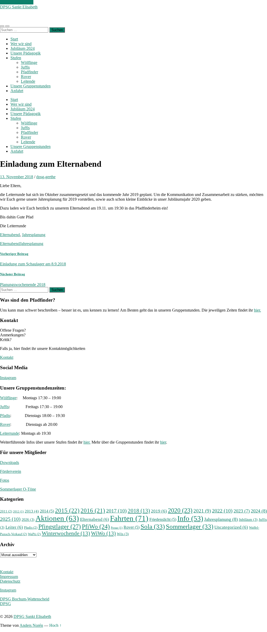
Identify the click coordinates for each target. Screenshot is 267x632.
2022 (222, 511)
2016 (93, 510)
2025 (10, 519)
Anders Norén (31, 625)
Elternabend (10, 234)
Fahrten (129, 518)
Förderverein (10, 471)
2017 (116, 511)
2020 (180, 510)
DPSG (5, 603)
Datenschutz (10, 581)
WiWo (103, 533)
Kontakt (6, 357)
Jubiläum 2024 (22, 48)
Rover (26, 76)
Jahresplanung (33, 234)
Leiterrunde (9, 433)
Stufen (15, 58)
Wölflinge (29, 62)
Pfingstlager (59, 526)
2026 (28, 519)
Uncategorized (231, 527)
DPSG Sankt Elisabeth (19, 7)
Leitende (28, 81)
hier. (257, 310)
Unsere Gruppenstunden (30, 86)
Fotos (4, 480)
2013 (32, 511)
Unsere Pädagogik (25, 53)
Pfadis (5, 415)
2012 (18, 511)
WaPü (34, 534)
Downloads (9, 462)
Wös (123, 534)
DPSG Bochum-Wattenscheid (24, 599)
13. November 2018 (16, 177)
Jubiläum (248, 519)
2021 (202, 511)
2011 (6, 511)
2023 (242, 511)
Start (14, 39)
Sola (153, 526)
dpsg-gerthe (46, 177)
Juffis (25, 67)
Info (190, 518)
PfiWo (96, 526)
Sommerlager (189, 526)
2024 (259, 511)
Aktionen (57, 518)
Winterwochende (66, 533)
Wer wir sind (21, 43)
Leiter (14, 527)
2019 (159, 511)
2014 (47, 511)
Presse (117, 527)
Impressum (9, 576)
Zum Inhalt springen (16, 2)
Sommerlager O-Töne (18, 489)
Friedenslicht (162, 519)
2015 (67, 510)
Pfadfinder (29, 72)
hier (163, 442)
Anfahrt (16, 90)
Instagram (8, 377)
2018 (139, 511)
